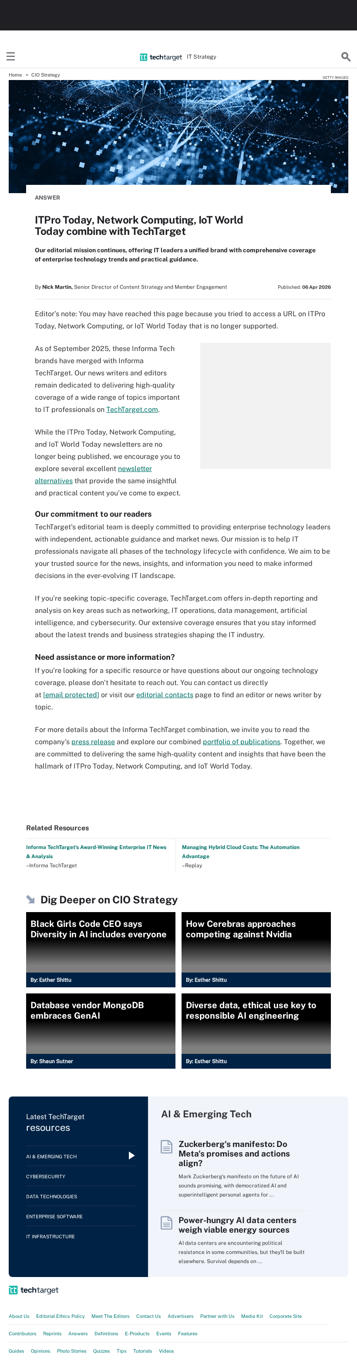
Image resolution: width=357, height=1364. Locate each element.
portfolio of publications (241, 742)
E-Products (137, 1333)
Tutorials (142, 1351)
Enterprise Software (54, 1216)
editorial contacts (164, 695)
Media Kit (252, 1316)
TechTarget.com (132, 409)
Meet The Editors (110, 1316)
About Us (19, 1316)
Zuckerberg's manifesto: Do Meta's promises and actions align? (234, 1153)
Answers (78, 1333)
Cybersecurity (45, 1176)
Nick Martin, (57, 287)
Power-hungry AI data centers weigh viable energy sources (237, 1224)
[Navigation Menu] (11, 57)
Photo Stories (72, 1351)
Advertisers (181, 1316)
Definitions (106, 1333)
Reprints (52, 1333)
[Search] (346, 57)
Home (15, 74)
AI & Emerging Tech (51, 1156)
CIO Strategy (45, 74)
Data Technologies (51, 1196)
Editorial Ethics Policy (60, 1316)
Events (164, 1333)
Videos (166, 1351)
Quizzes (101, 1351)
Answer (47, 197)
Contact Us (148, 1316)
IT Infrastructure (50, 1236)
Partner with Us (217, 1316)
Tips (122, 1351)
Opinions (41, 1351)
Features (188, 1333)
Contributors (23, 1333)
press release (93, 742)
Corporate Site (285, 1316)
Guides (16, 1351)
